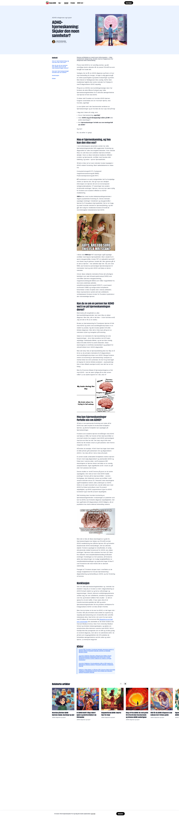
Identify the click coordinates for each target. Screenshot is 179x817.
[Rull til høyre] (125, 684)
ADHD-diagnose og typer (62, 17)
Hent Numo (129, 3)
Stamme (72, 3)
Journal (66, 3)
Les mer (93, 813)
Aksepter (120, 814)
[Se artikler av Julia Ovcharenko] (53, 41)
